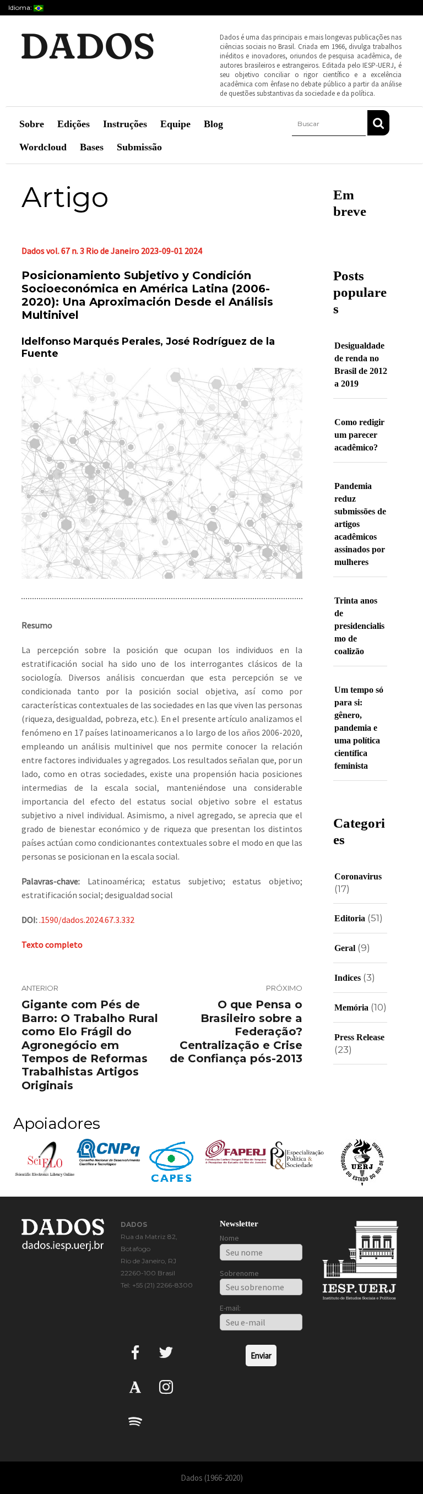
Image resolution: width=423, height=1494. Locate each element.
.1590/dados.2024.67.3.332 (86, 919)
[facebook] (135, 1351)
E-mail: (230, 1308)
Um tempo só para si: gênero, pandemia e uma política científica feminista (358, 727)
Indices (347, 977)
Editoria (349, 918)
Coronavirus (358, 876)
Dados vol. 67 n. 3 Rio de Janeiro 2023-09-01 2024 (111, 250)
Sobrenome (239, 1273)
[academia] (135, 1386)
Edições (73, 123)
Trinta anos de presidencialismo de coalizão (359, 626)
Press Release (359, 1037)
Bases (92, 147)
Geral (344, 948)
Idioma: (21, 7)
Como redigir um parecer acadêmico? (359, 434)
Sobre (31, 123)
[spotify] (135, 1421)
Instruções (125, 123)
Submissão (139, 147)
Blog (213, 123)
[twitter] (166, 1351)
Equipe (175, 123)
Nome (229, 1238)
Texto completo (52, 944)
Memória (351, 1007)
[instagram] (166, 1386)
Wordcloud (43, 147)
